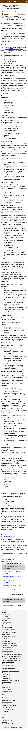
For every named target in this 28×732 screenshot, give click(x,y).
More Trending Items (17, 594)
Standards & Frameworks (8, 665)
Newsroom (4, 625)
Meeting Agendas (6, 634)
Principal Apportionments (8, 684)
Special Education (6, 689)
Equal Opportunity (6, 622)
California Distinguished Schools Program (12, 577)
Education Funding (6, 652)
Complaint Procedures (7, 647)
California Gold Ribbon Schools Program (11, 572)
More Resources (8, 715)
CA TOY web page (10, 42)
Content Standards (6, 649)
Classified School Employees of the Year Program (12, 581)
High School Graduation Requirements (11, 660)
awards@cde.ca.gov (9, 536)
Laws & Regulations (7, 707)
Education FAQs (6, 703)
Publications (5, 711)
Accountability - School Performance (10, 671)
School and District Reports (8, 713)
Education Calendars (7, 702)
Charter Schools (6, 674)
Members (4, 638)
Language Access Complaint (9, 705)
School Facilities (6, 687)
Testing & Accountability (13, 5)
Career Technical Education (8, 673)
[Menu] (2, 1)
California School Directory (8, 700)
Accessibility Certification (8, 724)
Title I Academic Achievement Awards (11, 590)
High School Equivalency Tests (9, 658)
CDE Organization (6, 618)
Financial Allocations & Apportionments (11, 656)
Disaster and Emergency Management (11, 680)
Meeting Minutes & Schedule (9, 636)
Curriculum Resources (7, 651)
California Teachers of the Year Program (11, 586)
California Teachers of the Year (12, 8)
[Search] (26, 1)
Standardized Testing (7, 691)
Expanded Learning (6, 682)
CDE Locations (5, 614)
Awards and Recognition (10, 6)
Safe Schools (5, 685)
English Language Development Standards (12, 654)
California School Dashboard (9, 643)
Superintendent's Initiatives (8, 629)
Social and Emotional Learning (9, 664)
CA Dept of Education (10, 1)
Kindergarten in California (8, 662)
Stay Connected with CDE (8, 627)
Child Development (6, 678)
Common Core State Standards (9, 645)
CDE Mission (5, 616)
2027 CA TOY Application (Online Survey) (12, 49)
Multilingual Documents (7, 709)
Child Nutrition (5, 676)
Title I (3, 693)
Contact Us (4, 620)
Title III (3, 695)
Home (4, 5)
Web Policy (4, 722)
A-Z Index (4, 720)
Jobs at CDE (5, 624)
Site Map (10, 720)
